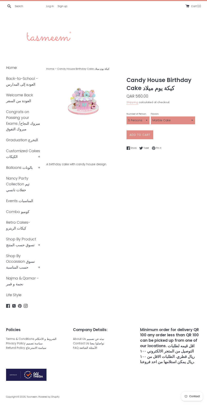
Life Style (13, 294)
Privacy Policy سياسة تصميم (24, 343)
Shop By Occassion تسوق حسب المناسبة (20, 261)
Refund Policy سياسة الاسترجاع (26, 348)
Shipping (132, 102)
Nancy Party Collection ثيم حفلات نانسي (18, 184)
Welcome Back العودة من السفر (19, 97)
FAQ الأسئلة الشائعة (85, 348)
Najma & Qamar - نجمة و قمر (22, 281)
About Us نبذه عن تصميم (88, 339)
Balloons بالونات (19, 167)
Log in (50, 6)
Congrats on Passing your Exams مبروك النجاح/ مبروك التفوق (23, 120)
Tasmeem (32, 396)
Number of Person (136, 113)
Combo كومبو (18, 211)
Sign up (62, 6)
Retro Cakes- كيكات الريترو (18, 225)
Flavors (155, 113)
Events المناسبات (19, 200)
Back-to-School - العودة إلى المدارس (22, 81)
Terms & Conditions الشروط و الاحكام (31, 339)
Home (11, 67)
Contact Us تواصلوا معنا (88, 343)
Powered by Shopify (48, 396)
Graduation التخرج (22, 139)
